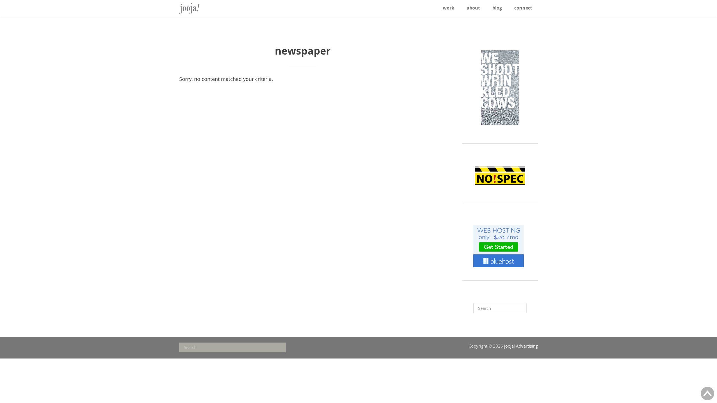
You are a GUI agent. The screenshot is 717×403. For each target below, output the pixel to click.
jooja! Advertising (197, 8)
